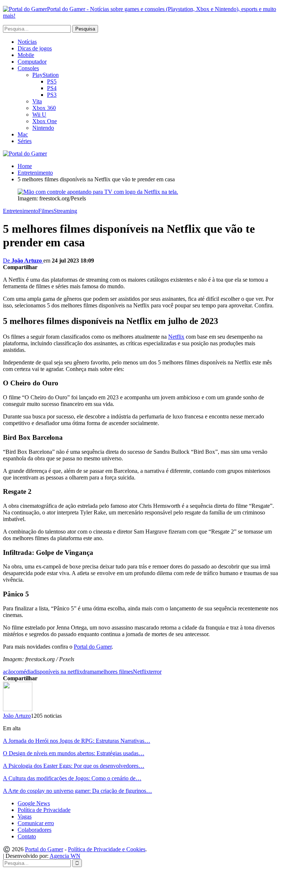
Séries (25, 141)
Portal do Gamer (93, 646)
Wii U (39, 114)
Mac (23, 134)
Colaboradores (34, 830)
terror (155, 671)
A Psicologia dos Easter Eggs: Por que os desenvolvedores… (73, 766)
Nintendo (43, 128)
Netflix (176, 337)
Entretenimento (20, 211)
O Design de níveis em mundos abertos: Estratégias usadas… (73, 753)
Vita (37, 101)
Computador (32, 61)
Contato (27, 836)
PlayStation (45, 75)
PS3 (52, 95)
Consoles (28, 68)
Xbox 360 (44, 108)
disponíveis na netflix (57, 671)
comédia (23, 671)
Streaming (65, 211)
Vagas (25, 816)
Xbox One (44, 121)
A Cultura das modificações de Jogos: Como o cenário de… (72, 778)
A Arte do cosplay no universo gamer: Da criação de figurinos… (77, 791)
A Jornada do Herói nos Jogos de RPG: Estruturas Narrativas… (76, 741)
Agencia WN (65, 856)
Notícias (27, 42)
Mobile (26, 55)
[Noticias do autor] (17, 709)
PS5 (52, 81)
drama (89, 671)
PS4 (52, 88)
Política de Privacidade (44, 810)
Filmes (46, 211)
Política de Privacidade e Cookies (106, 849)
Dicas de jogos (35, 48)
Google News (34, 803)
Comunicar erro (36, 823)
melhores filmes (115, 671)
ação (8, 671)
